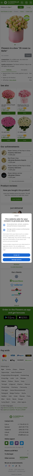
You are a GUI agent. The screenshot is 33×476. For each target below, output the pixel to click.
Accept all (16, 255)
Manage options (16, 259)
